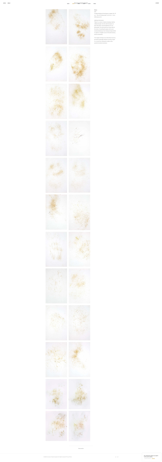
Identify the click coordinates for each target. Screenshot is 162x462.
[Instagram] (115, 457)
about (9, 3)
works (4, 3)
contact (157, 3)
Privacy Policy (69, 456)
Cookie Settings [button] (147, 458)
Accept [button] (153, 458)
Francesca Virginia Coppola (81, 3)
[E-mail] (117, 457)
